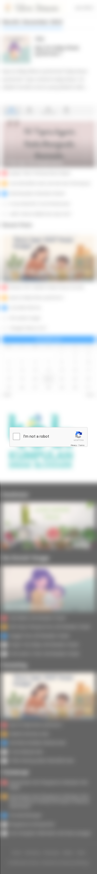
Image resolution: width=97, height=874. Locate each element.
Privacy (74, 445)
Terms (81, 445)
